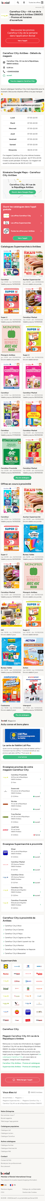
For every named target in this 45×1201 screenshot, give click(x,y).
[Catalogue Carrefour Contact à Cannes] (6, 1004)
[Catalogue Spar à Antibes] (28, 989)
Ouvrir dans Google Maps (22, 192)
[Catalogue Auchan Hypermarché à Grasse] (6, 974)
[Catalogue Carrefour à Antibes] (28, 966)
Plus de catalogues (22, 478)
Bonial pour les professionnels (11, 1163)
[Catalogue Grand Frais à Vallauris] (17, 1012)
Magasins (18, 1098)
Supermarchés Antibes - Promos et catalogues (21, 1067)
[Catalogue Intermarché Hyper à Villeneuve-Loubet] (17, 1020)
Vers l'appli (22, 41)
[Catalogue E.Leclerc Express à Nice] (6, 1012)
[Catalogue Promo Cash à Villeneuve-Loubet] (17, 996)
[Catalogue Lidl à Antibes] (6, 966)
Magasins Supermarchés (11, 1100)
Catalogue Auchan (7, 1145)
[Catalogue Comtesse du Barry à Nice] (39, 1004)
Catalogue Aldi (6, 1151)
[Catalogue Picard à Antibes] (28, 981)
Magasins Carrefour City (30, 1100)
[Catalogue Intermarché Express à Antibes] (6, 1020)
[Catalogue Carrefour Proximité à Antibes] (6, 996)
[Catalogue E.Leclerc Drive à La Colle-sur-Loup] (39, 996)
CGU (2, 1192)
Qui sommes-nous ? (8, 1115)
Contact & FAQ (6, 1160)
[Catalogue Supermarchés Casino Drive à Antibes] (39, 1012)
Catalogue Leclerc (7, 1133)
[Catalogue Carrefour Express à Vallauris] (28, 996)
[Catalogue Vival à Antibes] (6, 989)
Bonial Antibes (7, 1098)
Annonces (38, 7)
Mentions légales (6, 1189)
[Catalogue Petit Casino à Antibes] (17, 981)
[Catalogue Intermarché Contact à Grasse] (39, 1020)
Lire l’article (22, 757)
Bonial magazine (6, 1118)
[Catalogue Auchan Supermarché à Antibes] (39, 974)
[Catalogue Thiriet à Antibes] (28, 1020)
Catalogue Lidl (5, 1130)
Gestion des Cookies (29, 1192)
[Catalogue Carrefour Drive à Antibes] (28, 1004)
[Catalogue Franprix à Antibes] (39, 989)
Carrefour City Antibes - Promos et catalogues (21, 1063)
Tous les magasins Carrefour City (22, 81)
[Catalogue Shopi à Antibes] (28, 1012)
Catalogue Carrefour (8, 1136)
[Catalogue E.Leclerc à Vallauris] (17, 966)
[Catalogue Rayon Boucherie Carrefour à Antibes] (17, 1004)
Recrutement (5, 1166)
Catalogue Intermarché (9, 1148)
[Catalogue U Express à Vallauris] (17, 989)
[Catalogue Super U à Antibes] (39, 966)
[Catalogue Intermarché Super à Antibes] (17, 974)
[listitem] (11, 267)
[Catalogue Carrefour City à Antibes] (6, 981)
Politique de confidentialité (31, 1189)
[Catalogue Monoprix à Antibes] (39, 981)
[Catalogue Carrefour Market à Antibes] (28, 974)
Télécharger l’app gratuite (9, 1121)
